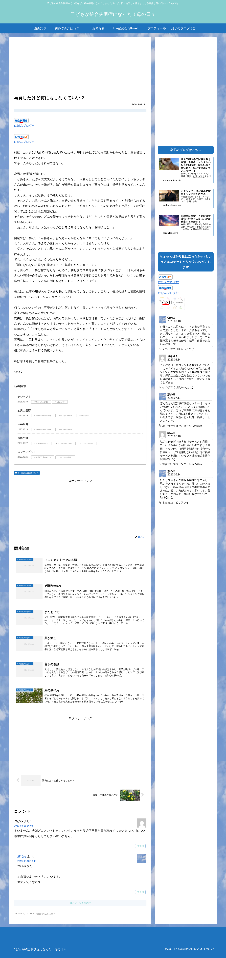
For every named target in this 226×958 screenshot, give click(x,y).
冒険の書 (23, 438)
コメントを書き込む (80, 903)
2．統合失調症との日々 (28, 473)
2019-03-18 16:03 (23, 825)
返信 (141, 846)
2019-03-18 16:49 (26, 861)
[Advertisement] (80, 66)
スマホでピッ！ (27, 451)
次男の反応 (24, 410)
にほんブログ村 (24, 125)
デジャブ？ (24, 396)
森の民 (21, 856)
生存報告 (23, 424)
